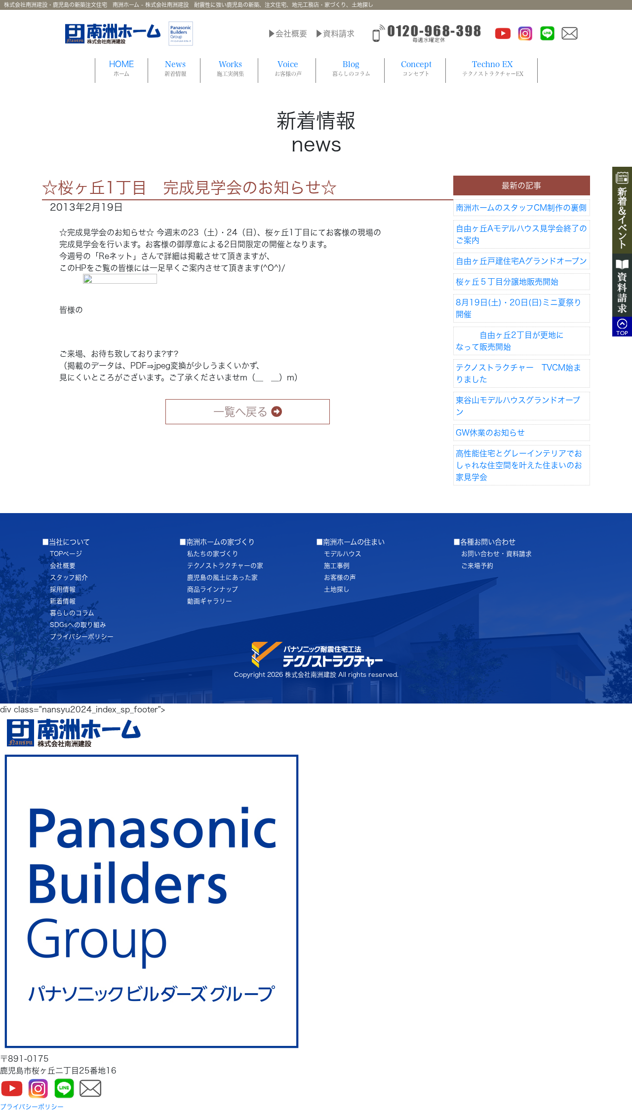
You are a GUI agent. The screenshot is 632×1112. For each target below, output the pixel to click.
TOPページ (66, 554)
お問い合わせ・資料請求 (496, 554)
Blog (351, 68)
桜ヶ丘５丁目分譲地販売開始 (507, 282)
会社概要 (63, 565)
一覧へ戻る (240, 411)
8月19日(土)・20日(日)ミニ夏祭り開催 (519, 308)
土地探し (337, 589)
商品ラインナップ (212, 589)
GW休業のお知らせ (490, 433)
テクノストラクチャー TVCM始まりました (518, 373)
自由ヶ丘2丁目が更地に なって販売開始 (523, 341)
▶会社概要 (287, 33)
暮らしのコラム (72, 613)
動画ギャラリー (209, 601)
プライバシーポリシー (82, 636)
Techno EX (492, 68)
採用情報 (63, 589)
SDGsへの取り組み (78, 625)
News (175, 68)
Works (230, 68)
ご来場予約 (477, 565)
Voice (288, 68)
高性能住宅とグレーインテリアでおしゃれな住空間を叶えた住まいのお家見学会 (519, 465)
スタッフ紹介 (69, 577)
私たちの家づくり (212, 554)
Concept (416, 68)
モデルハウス (342, 554)
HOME (121, 68)
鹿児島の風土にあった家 (222, 577)
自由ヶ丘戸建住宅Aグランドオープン (521, 261)
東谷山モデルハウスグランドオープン (518, 406)
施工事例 (337, 565)
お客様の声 (340, 577)
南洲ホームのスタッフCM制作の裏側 (521, 208)
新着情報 (63, 601)
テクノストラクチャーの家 (225, 565)
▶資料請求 (335, 33)
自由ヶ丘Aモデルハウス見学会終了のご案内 (521, 234)
